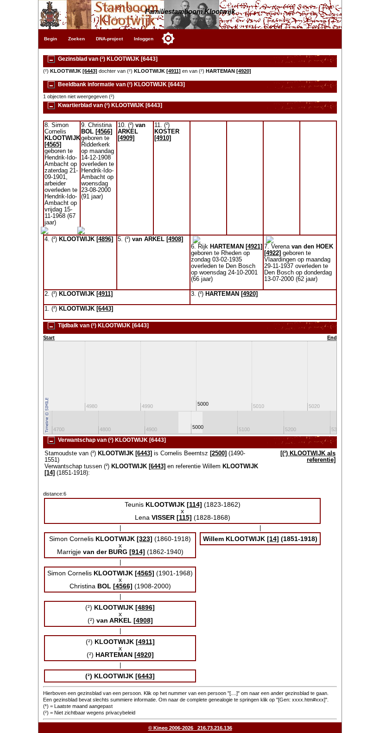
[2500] (218, 453)
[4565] (52, 144)
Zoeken (76, 38)
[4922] (272, 253)
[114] (194, 504)
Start (49, 337)
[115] (184, 517)
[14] (49, 473)
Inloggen (143, 38)
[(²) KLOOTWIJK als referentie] (308, 456)
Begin (50, 38)
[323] (144, 538)
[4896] (104, 239)
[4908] (174, 239)
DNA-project (109, 38)
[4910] (162, 138)
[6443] (89, 71)
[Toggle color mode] (168, 38)
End (332, 337)
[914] (137, 551)
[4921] (254, 246)
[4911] (173, 71)
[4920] (243, 71)
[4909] (126, 138)
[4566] (103, 131)
